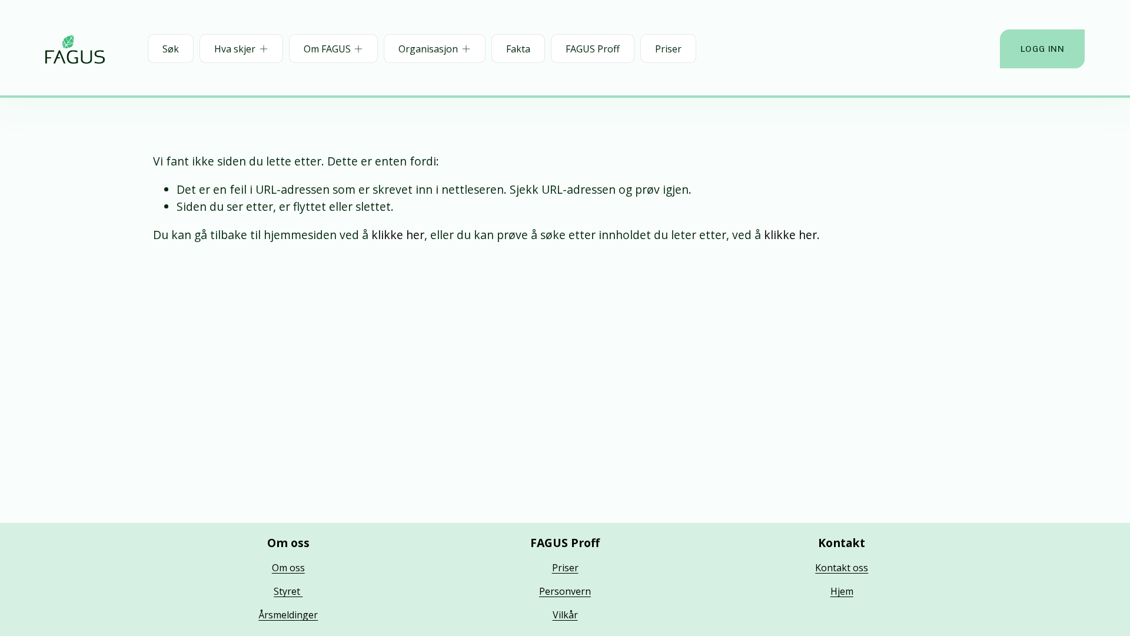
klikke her (397, 235)
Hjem (841, 591)
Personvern (565, 591)
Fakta (518, 48)
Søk (170, 48)
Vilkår (565, 614)
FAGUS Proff (593, 48)
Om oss (288, 567)
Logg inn (1042, 49)
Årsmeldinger (288, 614)
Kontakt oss (841, 567)
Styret (288, 591)
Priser (668, 48)
